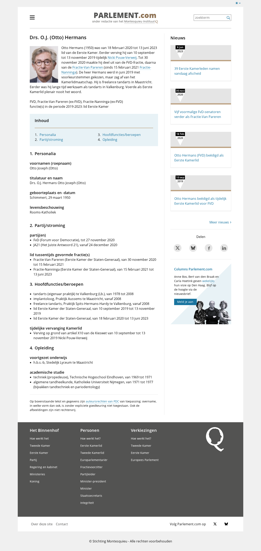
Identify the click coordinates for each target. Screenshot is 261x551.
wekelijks (208, 281)
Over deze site (42, 524)
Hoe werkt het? (90, 438)
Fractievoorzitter (91, 467)
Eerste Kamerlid (91, 446)
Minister (86, 488)
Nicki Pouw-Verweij (122, 57)
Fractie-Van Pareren (87, 67)
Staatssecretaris (91, 496)
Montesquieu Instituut (139, 21)
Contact (62, 524)
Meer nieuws (219, 222)
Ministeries (37, 474)
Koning (34, 481)
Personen (89, 430)
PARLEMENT (125, 15)
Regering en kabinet (43, 467)
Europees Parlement (145, 460)
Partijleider (87, 474)
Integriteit (87, 503)
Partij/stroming (51, 139)
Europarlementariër (93, 460)
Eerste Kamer (39, 453)
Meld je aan (185, 302)
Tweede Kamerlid (92, 453)
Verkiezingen (144, 430)
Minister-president (93, 481)
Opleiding (110, 139)
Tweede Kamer (40, 446)
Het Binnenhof (44, 430)
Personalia (48, 134)
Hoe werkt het (39, 438)
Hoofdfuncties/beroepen (122, 134)
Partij (33, 460)
